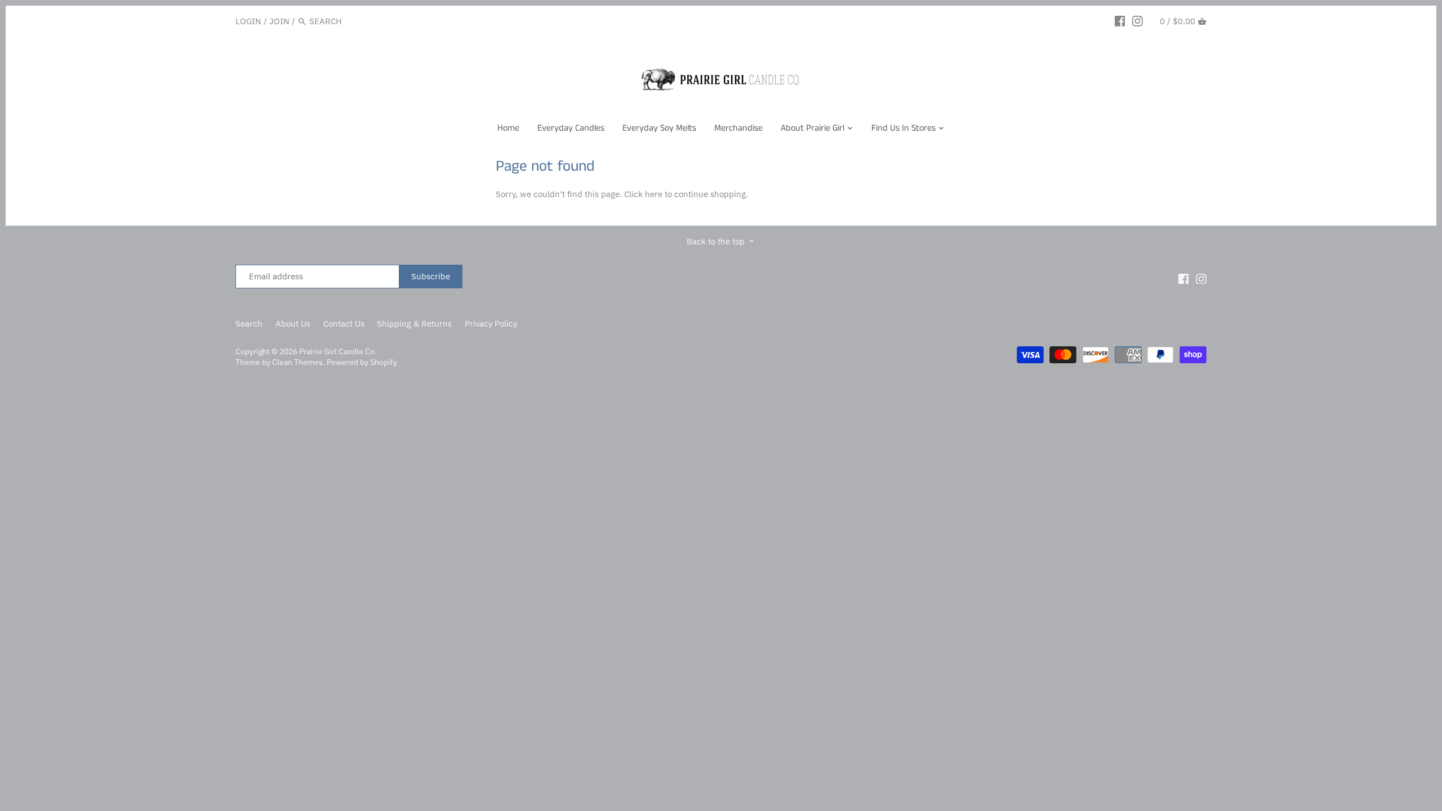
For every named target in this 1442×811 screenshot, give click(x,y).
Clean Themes (297, 362)
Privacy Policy (491, 323)
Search (248, 323)
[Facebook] (1120, 21)
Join (279, 21)
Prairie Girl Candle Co (337, 351)
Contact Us (343, 323)
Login (248, 21)
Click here (643, 194)
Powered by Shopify (362, 362)
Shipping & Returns (414, 323)
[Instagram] (1137, 21)
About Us (292, 323)
